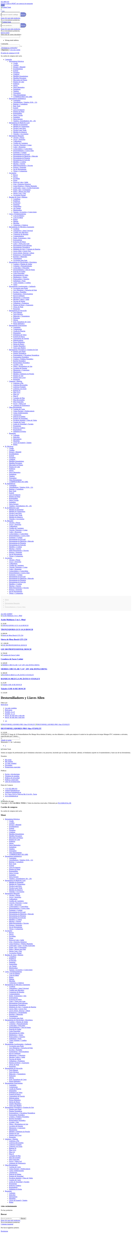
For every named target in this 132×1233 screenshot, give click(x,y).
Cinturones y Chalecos (20, 225)
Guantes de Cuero (19, 422)
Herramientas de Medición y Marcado (25, 156)
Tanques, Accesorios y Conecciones (25, 212)
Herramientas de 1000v (20, 275)
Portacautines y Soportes (21, 279)
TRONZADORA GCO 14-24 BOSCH (17, 629)
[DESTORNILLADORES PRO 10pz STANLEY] (35, 724)
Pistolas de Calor (18, 82)
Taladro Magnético (19, 346)
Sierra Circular (18, 115)
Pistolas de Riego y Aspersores (23, 305)
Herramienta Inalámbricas (17, 98)
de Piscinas (16, 203)
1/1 (6, 721)
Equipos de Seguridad (20, 418)
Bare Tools (16, 106)
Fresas (15, 180)
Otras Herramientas (19, 95)
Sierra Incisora (18, 119)
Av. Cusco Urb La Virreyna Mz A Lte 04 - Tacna (21, 794)
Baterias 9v (17, 390)
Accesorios (12, 173)
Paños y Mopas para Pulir (21, 191)
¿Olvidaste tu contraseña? (9, 48)
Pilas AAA (16, 392)
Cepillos (16, 65)
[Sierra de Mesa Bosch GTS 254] (12, 635)
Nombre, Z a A (10, 714)
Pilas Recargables (19, 400)
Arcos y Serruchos (19, 139)
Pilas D (15, 396)
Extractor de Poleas (19, 242)
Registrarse (5, 50)
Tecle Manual (17, 312)
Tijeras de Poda (18, 307)
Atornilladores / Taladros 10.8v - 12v (25, 102)
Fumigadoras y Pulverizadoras (23, 294)
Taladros (16, 91)
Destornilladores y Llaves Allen (23, 150)
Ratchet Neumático (19, 361)
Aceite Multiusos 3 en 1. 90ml (13, 620)
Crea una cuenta (15, 50)
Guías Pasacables (18, 273)
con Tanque (17, 208)
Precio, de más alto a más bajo (15, 717)
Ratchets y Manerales (20, 257)
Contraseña (4, 44)
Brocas (15, 175)
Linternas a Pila (18, 383)
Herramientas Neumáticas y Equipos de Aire (23, 350)
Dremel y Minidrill (19, 67)
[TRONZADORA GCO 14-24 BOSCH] (14, 625)
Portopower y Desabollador (22, 255)
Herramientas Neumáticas (21, 247)
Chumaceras (17, 415)
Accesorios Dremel (19, 195)
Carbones (16, 435)
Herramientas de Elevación (18, 310)
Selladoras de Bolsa (19, 431)
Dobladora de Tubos (20, 335)
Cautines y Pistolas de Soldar (22, 264)
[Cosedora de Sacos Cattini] (10, 655)
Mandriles (16, 441)
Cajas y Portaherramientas (17, 214)
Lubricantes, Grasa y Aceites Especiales (26, 188)
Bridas (15, 444)
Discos (15, 177)
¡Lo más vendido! (6, 614)
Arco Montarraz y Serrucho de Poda (25, 290)
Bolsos (15, 219)
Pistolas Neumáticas (19, 353)
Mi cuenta (8, 760)
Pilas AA (16, 394)
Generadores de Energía (21, 338)
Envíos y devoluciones (12, 774)
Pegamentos (17, 426)
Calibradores (17, 141)
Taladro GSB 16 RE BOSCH (13, 689)
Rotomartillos (17, 113)
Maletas (15, 221)
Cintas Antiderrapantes (20, 413)
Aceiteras (16, 229)
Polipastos (16, 318)
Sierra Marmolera (19, 87)
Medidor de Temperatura (21, 126)
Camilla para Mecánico (20, 232)
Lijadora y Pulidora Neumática (23, 359)
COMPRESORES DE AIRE (22, 97)
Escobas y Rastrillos (19, 292)
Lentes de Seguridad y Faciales (23, 424)
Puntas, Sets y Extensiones (22, 190)
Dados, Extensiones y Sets (21, 238)
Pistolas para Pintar (19, 351)
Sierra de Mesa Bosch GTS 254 (14, 639)
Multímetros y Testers (20, 277)
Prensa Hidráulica (19, 342)
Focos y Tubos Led (19, 403)
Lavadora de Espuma (20, 368)
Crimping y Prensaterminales (22, 266)
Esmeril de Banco (19, 336)
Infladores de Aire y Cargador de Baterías (26, 249)
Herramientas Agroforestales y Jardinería (22, 286)
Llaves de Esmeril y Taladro (22, 443)
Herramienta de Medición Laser (19, 123)
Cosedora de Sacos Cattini (12, 659)
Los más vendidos (11, 708)
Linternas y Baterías (15, 381)
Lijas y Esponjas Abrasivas (22, 184)
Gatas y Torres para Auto (21, 243)
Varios (15, 284)
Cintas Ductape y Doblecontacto (23, 411)
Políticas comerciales (11, 780)
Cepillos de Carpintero (20, 143)
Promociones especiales (12, 767)
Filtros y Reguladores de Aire (22, 366)
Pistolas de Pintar (18, 111)
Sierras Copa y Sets (19, 193)
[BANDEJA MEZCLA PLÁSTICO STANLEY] (17, 675)
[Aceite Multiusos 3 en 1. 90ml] (11, 615)
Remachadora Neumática (21, 363)
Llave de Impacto (19, 110)
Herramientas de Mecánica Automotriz (21, 227)
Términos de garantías (12, 776)
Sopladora (16, 117)
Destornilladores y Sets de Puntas (24, 270)
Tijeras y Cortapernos (20, 171)
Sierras (15, 85)
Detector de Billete (19, 416)
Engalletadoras (18, 69)
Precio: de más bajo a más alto (15, 715)
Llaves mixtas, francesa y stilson (23, 253)
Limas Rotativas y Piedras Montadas (25, 186)
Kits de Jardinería (19, 296)
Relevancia (4, 704)
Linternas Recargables (20, 385)
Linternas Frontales (19, 387)
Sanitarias (16, 204)
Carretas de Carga (19, 409)
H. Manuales (9, 521)
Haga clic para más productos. (10, 18)
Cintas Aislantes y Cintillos (22, 283)
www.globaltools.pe (11, 796)
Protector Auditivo (19, 428)
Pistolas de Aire (18, 376)
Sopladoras (16, 89)
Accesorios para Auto (20, 260)
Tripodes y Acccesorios (20, 134)
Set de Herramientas (19, 169)
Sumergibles (17, 206)
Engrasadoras (17, 240)
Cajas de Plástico (18, 216)
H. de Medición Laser (12, 508)
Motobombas (17, 210)
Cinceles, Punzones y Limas (22, 145)
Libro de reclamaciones (12, 781)
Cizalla (15, 63)
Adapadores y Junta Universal (23, 230)
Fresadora (16, 72)
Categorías (8, 59)
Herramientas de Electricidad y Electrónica (23, 262)
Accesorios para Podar (20, 288)
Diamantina (17, 333)
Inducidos (16, 437)
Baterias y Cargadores (20, 104)
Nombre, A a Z (10, 712)
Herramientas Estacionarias (18, 325)
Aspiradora (16, 100)
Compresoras (17, 329)
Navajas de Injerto (19, 301)
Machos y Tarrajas (19, 164)
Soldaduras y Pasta (19, 281)
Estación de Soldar (19, 271)
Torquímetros (17, 258)
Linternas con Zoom (19, 389)
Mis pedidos (9, 761)
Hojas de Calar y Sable (20, 182)
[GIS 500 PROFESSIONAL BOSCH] (14, 645)
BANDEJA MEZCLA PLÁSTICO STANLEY (20, 679)
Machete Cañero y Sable (21, 299)
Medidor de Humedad (20, 124)
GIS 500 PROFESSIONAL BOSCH (16, 649)
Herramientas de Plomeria (21, 158)
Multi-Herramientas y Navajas (23, 165)
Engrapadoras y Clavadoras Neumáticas (26, 355)
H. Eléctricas (9, 446)
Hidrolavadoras (18, 340)
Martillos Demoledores (20, 76)
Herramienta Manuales (16, 136)
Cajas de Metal (18, 217)
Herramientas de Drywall (21, 154)
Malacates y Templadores (21, 316)
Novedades (8, 765)
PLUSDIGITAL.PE (64, 803)
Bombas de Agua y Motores (18, 197)
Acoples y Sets (18, 364)
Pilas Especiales (18, 402)
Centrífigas (16, 199)
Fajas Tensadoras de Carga (22, 322)
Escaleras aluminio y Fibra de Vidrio (25, 420)
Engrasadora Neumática (21, 357)
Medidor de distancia (20, 132)
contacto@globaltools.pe (13, 792)
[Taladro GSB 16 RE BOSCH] (11, 685)
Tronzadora (17, 93)
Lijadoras (16, 74)
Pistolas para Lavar (19, 377)
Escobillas (16, 178)
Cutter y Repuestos (19, 147)
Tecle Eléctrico (18, 314)
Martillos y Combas (19, 162)
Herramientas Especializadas (22, 245)
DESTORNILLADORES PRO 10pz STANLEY (21, 728)
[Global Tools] (6, 7)
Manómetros (17, 372)
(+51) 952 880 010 (11, 788)
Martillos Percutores (19, 78)
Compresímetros (18, 236)
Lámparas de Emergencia (21, 405)
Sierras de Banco (18, 344)
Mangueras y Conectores (21, 297)
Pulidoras (16, 84)
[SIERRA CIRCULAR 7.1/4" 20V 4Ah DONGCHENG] (20, 665)
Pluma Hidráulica (19, 323)
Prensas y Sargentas (19, 167)
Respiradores (17, 429)
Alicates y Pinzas (18, 137)
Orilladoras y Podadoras (21, 303)
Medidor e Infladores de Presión (23, 374)
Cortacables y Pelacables (21, 268)
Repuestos (16, 309)
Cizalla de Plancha (19, 331)
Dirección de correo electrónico (11, 34)
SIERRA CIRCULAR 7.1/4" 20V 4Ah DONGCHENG (24, 669)
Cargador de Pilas (19, 398)
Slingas (15, 320)
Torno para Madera (19, 348)
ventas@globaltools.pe (12, 790)
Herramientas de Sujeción (21, 160)
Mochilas (16, 223)
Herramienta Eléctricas (16, 61)
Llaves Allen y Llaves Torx (22, 251)
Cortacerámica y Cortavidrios (22, 149)
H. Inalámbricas (10, 483)
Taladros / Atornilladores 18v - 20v (24, 121)
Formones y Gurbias (20, 152)
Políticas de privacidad (12, 778)
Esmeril (15, 71)
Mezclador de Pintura (20, 80)
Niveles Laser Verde (19, 130)
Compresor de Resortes (20, 234)
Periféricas (16, 201)
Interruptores (17, 439)
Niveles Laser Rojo (19, 128)
